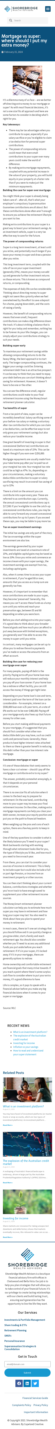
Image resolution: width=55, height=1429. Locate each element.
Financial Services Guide (35, 1398)
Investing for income (24, 1043)
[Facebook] (19, 1383)
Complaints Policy (21, 1405)
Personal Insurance (14, 1341)
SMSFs (7, 1335)
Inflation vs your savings (25, 1047)
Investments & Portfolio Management (24, 1319)
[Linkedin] (27, 1383)
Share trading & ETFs (15, 1325)
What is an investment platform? (30, 1032)
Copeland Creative (33, 1424)
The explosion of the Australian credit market (26, 1162)
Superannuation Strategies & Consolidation (20, 1348)
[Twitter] (35, 1383)
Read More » (8, 1125)
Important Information (36, 1412)
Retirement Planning (15, 1330)
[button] (48, 9)
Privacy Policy (40, 1405)
